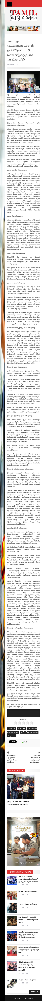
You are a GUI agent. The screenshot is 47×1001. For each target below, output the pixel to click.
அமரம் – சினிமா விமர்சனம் (27, 980)
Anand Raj (21, 728)
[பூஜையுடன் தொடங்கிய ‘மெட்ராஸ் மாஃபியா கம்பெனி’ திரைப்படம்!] (21, 786)
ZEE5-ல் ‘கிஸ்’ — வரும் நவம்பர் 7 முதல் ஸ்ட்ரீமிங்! (34, 758)
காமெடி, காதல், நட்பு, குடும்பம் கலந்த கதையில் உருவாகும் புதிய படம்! (29, 949)
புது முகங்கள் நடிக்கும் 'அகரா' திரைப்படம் (12, 758)
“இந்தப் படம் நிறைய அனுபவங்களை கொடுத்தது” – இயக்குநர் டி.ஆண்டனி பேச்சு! (29, 879)
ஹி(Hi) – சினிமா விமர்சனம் (28, 891)
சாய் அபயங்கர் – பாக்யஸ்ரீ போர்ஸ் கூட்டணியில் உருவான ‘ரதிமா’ (28, 919)
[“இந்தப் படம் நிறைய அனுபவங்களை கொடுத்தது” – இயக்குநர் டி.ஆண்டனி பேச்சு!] (12, 880)
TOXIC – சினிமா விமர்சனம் (28, 904)
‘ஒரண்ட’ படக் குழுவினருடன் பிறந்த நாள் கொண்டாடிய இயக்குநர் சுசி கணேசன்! (28, 934)
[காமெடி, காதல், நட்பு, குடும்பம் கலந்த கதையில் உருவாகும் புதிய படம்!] (12, 951)
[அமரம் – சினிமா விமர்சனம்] (12, 983)
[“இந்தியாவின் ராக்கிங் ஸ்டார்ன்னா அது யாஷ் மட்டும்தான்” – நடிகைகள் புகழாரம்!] (12, 966)
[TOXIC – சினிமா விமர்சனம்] (12, 908)
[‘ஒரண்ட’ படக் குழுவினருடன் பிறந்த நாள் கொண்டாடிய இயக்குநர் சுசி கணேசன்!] (12, 936)
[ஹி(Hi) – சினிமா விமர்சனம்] (12, 895)
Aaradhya (12, 728)
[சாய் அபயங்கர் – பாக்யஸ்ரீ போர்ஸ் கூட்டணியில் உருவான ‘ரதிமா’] (12, 921)
